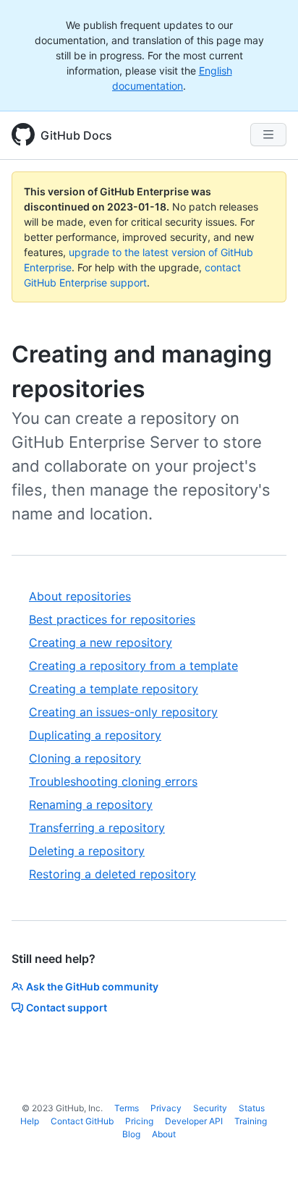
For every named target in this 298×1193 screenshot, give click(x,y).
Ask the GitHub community (92, 986)
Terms (126, 1108)
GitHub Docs (76, 135)
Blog (131, 1134)
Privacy (166, 1108)
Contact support (66, 1007)
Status (252, 1108)
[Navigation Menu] (268, 134)
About (164, 1134)
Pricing (139, 1121)
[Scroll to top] (266, 1161)
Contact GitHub (82, 1121)
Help (29, 1121)
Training (250, 1121)
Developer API (194, 1121)
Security (210, 1108)
